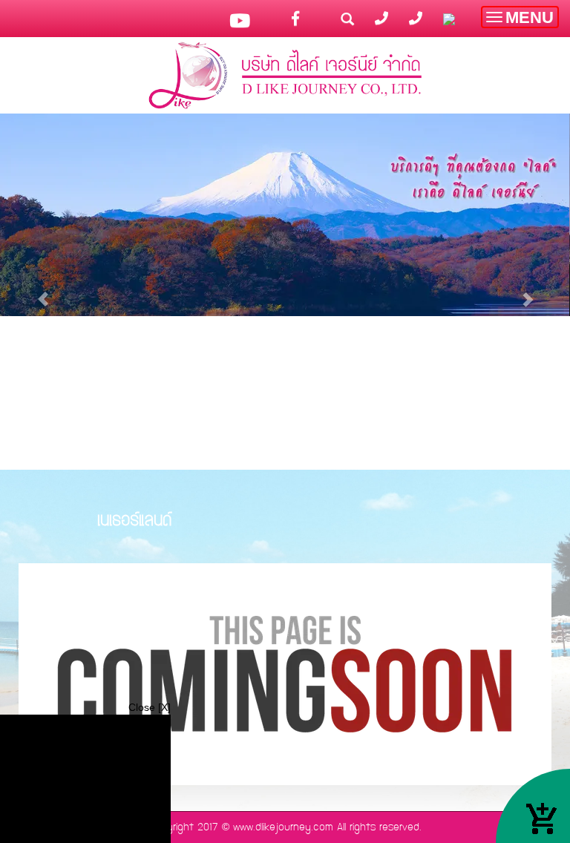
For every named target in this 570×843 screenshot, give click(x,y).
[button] (42, 292)
